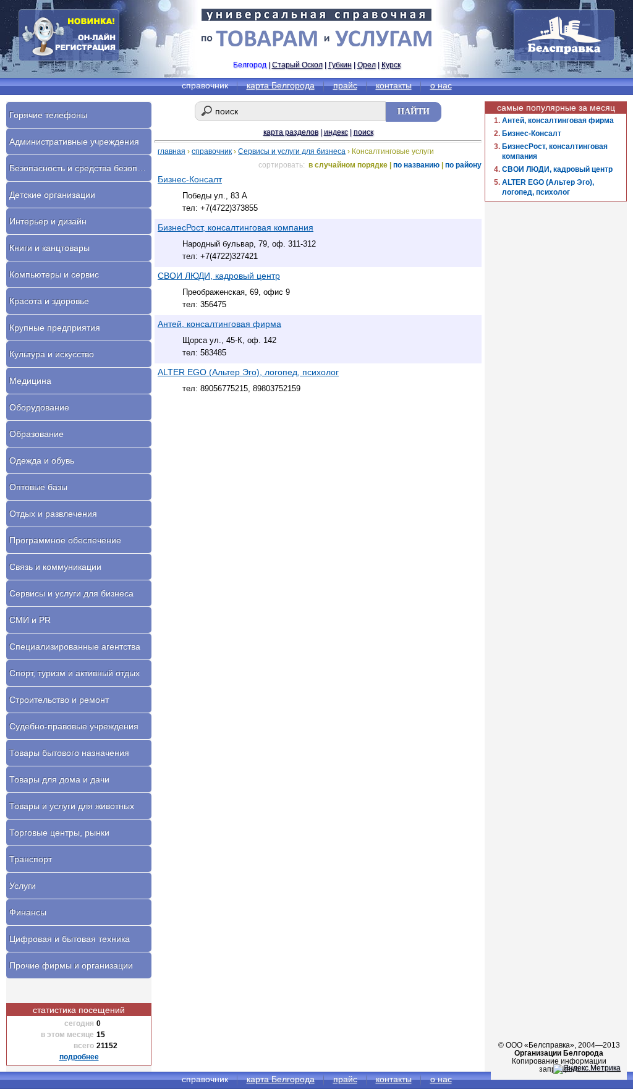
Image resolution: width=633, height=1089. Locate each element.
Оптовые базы (38, 487)
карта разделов (290, 132)
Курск (391, 65)
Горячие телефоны (48, 115)
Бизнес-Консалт (531, 133)
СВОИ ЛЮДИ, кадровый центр (557, 169)
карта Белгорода (281, 85)
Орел (366, 65)
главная (171, 151)
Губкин (340, 65)
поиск (363, 132)
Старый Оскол (297, 65)
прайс (345, 85)
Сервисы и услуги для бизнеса (292, 151)
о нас (441, 85)
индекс (336, 132)
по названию (416, 165)
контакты (394, 85)
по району (463, 165)
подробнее (79, 1057)
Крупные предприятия (54, 328)
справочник (212, 151)
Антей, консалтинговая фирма (558, 120)
